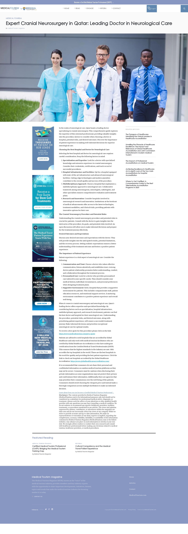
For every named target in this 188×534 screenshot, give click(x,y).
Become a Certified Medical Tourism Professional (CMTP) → (94, 2)
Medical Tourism (182, 35)
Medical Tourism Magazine (16, 28)
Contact (132, 489)
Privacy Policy (132, 509)
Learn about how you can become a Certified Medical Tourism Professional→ (86, 393)
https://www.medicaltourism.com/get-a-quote (77, 334)
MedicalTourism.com (137, 495)
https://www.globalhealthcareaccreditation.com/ (90, 361)
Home (131, 477)
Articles (132, 483)
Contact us (38, 496)
